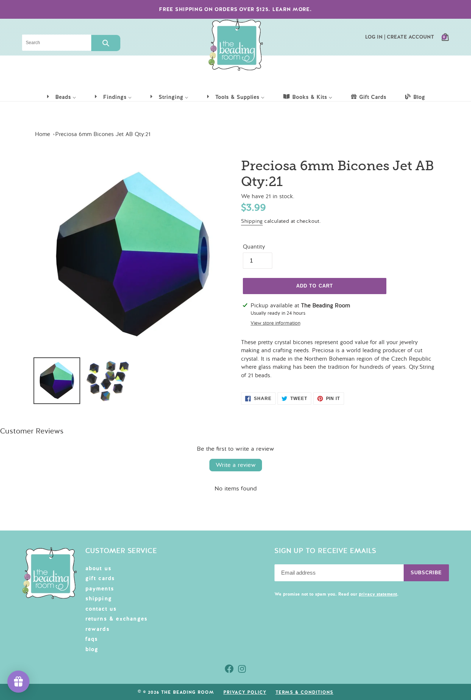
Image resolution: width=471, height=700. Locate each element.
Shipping (252, 221)
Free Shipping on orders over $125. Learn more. (235, 9)
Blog (92, 649)
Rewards (97, 629)
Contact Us (101, 608)
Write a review (236, 465)
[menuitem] (61, 96)
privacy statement (378, 594)
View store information (275, 323)
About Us (98, 568)
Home (42, 134)
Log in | (375, 36)
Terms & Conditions (304, 692)
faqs (91, 639)
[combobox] (56, 43)
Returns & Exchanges (116, 618)
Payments (99, 588)
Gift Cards (100, 578)
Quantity (254, 246)
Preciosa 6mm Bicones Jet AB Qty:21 (102, 134)
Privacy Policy (244, 692)
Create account (410, 36)
